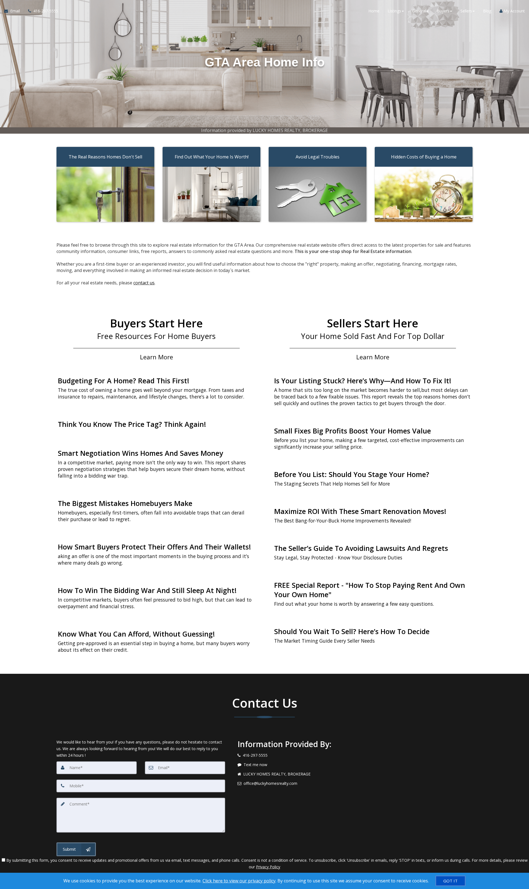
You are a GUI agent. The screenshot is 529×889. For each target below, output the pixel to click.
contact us (144, 283)
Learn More (156, 357)
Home (373, 11)
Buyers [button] (443, 11)
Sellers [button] (466, 11)
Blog (487, 11)
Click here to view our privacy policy (239, 881)
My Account (514, 11)
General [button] (419, 11)
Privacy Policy (268, 866)
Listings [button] (394, 11)
